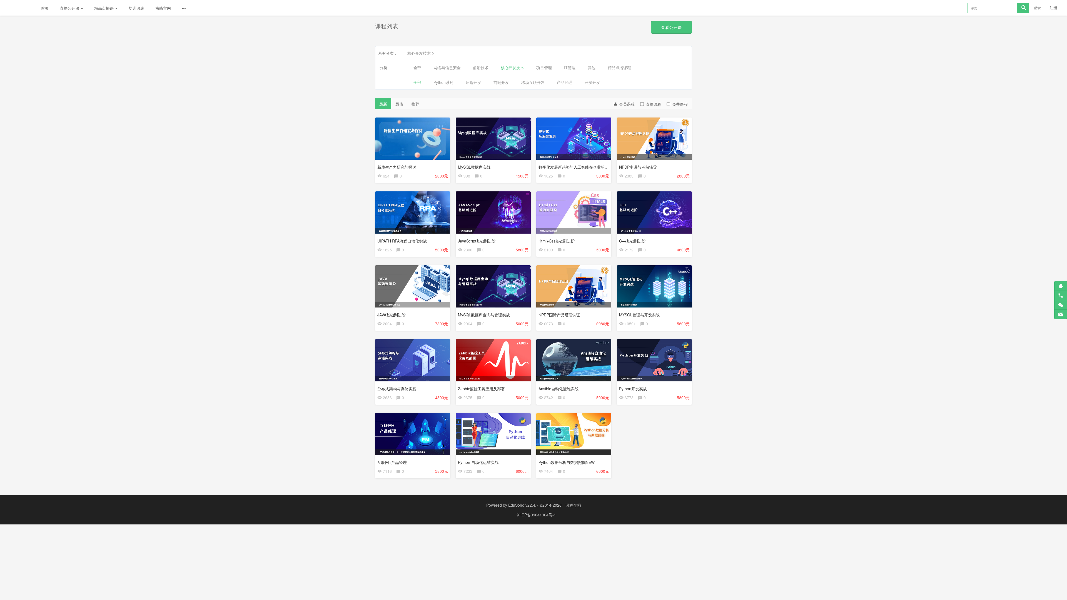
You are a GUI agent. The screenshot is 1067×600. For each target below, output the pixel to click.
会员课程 (626, 104)
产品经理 (564, 82)
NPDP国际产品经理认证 (559, 315)
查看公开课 (671, 27)
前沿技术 (480, 67)
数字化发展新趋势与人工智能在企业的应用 (575, 167)
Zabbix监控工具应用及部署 (481, 388)
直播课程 (653, 104)
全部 (417, 67)
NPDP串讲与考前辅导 (638, 167)
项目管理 (544, 67)
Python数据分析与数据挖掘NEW (567, 462)
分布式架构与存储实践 (396, 388)
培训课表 (136, 8)
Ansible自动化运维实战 (559, 388)
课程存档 (573, 505)
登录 (1037, 7)
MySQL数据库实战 (474, 167)
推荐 (415, 104)
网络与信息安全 (447, 67)
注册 (1053, 7)
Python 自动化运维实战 (478, 462)
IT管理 (569, 67)
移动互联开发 (533, 82)
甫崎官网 (163, 8)
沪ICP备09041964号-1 (536, 515)
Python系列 (443, 82)
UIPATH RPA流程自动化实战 (402, 241)
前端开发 (501, 82)
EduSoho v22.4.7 (523, 505)
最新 (383, 104)
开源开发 (592, 82)
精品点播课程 (619, 67)
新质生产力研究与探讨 (396, 167)
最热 (399, 104)
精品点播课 (104, 8)
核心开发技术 (419, 53)
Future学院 (18, 7)
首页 (45, 8)
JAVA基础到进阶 (391, 315)
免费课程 (680, 104)
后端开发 (473, 82)
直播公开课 (70, 8)
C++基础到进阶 (632, 241)
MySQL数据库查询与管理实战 (484, 315)
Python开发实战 (633, 388)
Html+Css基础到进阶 (557, 241)
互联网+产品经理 (392, 462)
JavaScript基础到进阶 (477, 241)
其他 (591, 67)
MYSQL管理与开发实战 (639, 315)
